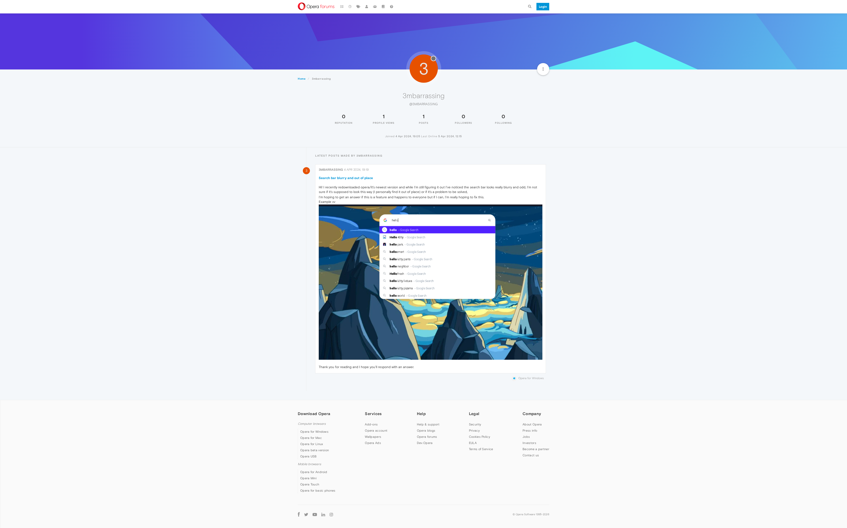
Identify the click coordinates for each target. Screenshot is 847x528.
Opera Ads (373, 443)
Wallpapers (373, 436)
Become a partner (536, 449)
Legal (474, 413)
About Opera (532, 424)
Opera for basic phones (317, 490)
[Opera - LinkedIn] (323, 514)
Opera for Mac (311, 438)
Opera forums (427, 436)
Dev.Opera (425, 443)
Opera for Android (313, 472)
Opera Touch (309, 484)
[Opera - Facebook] (299, 514)
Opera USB (308, 456)
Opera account (376, 430)
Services (373, 413)
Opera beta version (314, 450)
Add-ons (371, 424)
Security (475, 424)
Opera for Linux (311, 444)
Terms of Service (481, 449)
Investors (529, 443)
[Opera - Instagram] (331, 514)
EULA (473, 443)
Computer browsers (312, 424)
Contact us (531, 455)
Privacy (474, 430)
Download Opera (314, 413)
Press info (530, 430)
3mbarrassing (331, 169)
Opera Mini (308, 478)
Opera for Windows (314, 431)
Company (532, 413)
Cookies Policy (479, 436)
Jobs (526, 436)
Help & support (428, 424)
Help (421, 413)
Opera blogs (426, 430)
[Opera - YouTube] (314, 514)
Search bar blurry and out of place (346, 178)
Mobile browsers (309, 464)
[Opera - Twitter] (306, 514)
